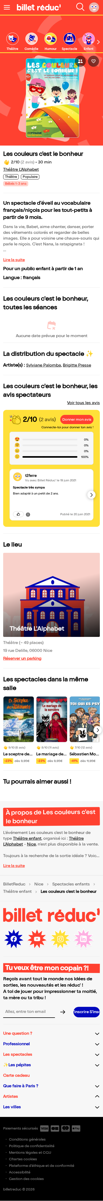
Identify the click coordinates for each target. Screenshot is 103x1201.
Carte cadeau (16, 1075)
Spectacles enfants (71, 884)
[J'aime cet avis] (18, 514)
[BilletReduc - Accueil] (39, 7)
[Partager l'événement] (80, 61)
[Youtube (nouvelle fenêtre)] (37, 939)
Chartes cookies (23, 1159)
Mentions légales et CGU (30, 1152)
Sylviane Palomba (43, 365)
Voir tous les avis (83, 402)
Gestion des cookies (26, 1179)
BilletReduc (14, 884)
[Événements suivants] (97, 730)
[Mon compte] (94, 7)
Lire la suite (14, 259)
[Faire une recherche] (80, 7)
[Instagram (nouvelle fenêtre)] (60, 939)
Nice (31, 844)
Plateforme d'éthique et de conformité (41, 1165)
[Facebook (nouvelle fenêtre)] (13, 939)
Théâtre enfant (27, 838)
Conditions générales (27, 1139)
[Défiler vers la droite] (98, 42)
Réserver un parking (22, 658)
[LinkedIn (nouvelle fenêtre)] (83, 939)
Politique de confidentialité (31, 1146)
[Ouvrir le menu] (9, 7)
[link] (12, 42)
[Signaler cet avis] (28, 514)
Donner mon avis (76, 419)
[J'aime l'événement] (93, 61)
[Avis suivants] (91, 495)
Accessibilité (19, 1172)
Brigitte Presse (77, 365)
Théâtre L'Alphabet (21, 169)
